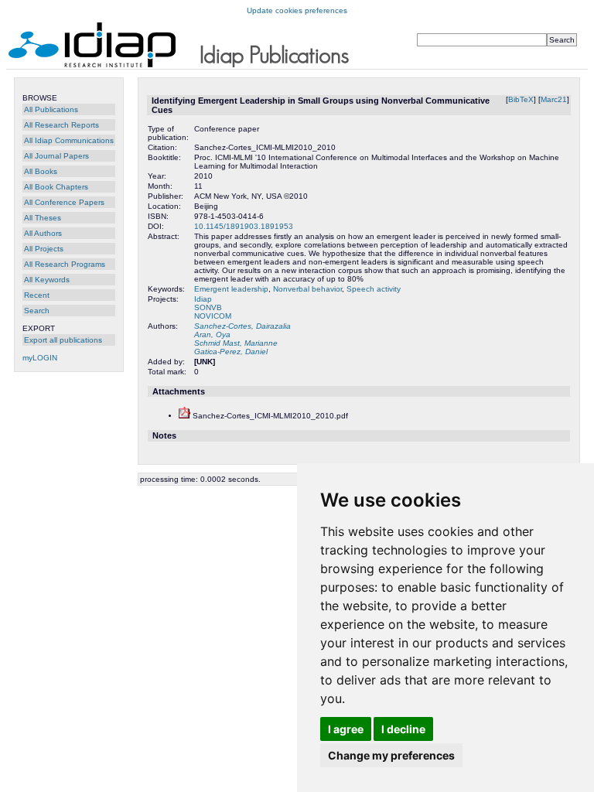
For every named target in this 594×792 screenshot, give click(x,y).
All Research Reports (61, 125)
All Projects (43, 248)
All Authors (43, 233)
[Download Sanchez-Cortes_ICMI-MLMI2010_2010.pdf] (184, 415)
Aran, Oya (212, 334)
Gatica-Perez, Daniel (231, 351)
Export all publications (63, 340)
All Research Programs (64, 264)
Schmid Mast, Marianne (236, 343)
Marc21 (554, 99)
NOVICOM (212, 316)
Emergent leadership (231, 289)
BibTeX (521, 99)
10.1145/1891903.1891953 (243, 226)
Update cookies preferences (297, 10)
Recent (37, 295)
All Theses (42, 217)
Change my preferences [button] (391, 755)
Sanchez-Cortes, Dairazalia (242, 326)
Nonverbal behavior (307, 289)
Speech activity (373, 289)
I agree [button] (346, 729)
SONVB (208, 307)
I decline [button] (403, 729)
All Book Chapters (56, 187)
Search (37, 310)
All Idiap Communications (69, 140)
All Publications (51, 109)
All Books (40, 171)
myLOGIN (39, 357)
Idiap (203, 299)
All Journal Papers (56, 156)
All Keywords (47, 279)
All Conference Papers (64, 202)
